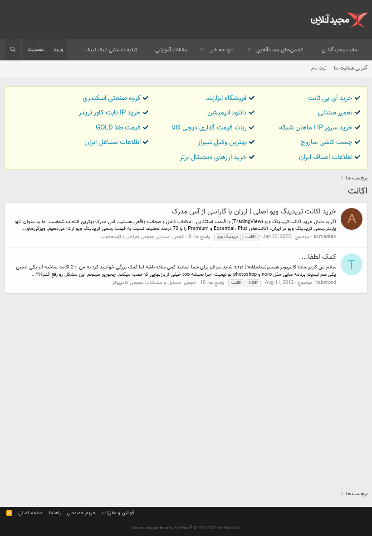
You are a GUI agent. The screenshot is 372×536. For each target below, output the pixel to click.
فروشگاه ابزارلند (226, 98)
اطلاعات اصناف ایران (325, 157)
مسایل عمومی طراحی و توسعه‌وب (135, 237)
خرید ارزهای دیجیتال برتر (213, 157)
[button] (249, 50)
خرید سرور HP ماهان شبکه (315, 128)
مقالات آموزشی (171, 50)
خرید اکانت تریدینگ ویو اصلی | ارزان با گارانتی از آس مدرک (253, 212)
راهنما (55, 513)
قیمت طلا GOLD (118, 128)
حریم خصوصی (81, 513)
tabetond (326, 283)
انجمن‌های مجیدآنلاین (279, 50)
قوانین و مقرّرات (118, 513)
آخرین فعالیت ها (350, 68)
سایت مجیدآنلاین (340, 50)
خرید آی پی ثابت (330, 98)
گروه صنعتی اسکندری (112, 98)
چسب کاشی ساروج (326, 142)
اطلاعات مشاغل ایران (112, 142)
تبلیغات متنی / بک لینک (111, 50)
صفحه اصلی (30, 513)
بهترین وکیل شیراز (222, 142)
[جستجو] (12, 50)
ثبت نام (319, 68)
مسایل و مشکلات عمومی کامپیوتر (146, 283)
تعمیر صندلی (335, 113)
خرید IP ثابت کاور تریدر (109, 113)
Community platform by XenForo (186, 528)
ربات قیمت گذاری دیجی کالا (209, 128)
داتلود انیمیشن (227, 113)
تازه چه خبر (222, 50)
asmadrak (324, 237)
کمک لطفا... (318, 257)
